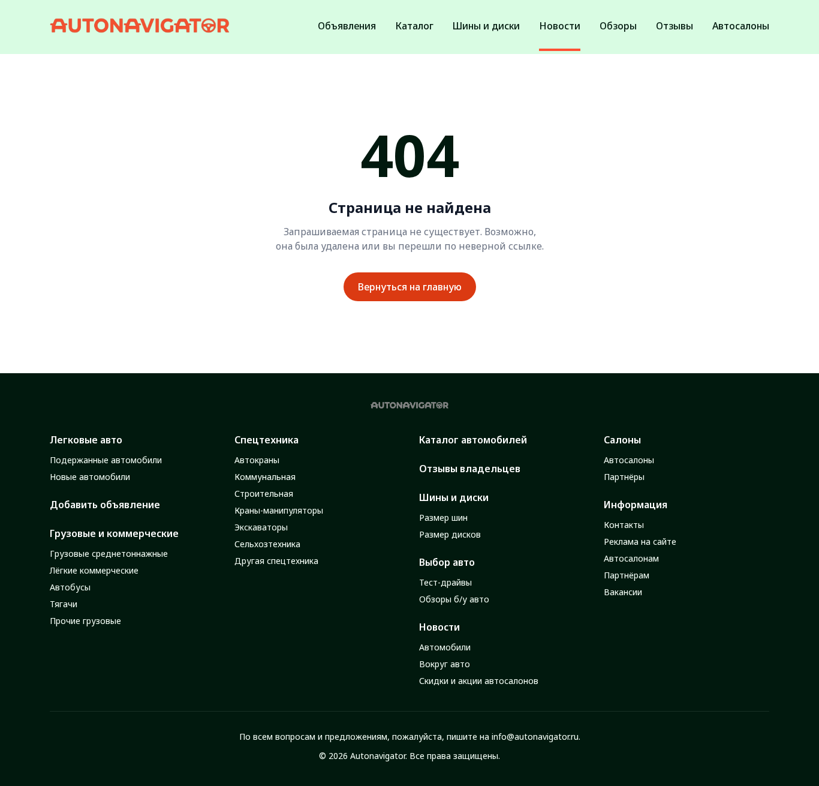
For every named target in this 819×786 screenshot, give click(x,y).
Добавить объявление (105, 504)
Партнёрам (626, 575)
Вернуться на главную (410, 286)
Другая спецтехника (276, 560)
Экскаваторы (261, 527)
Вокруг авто (444, 664)
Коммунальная (265, 476)
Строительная (263, 493)
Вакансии (623, 592)
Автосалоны (629, 460)
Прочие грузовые (85, 620)
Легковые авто (86, 439)
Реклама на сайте (640, 541)
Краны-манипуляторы (278, 510)
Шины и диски (454, 497)
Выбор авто (447, 562)
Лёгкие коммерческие (94, 570)
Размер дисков (450, 534)
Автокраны (256, 460)
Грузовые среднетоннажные (109, 553)
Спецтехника (266, 439)
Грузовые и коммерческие (114, 533)
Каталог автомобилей (473, 439)
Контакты (624, 524)
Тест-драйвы (445, 582)
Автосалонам (631, 558)
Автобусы (70, 587)
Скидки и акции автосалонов (478, 680)
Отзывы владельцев (469, 468)
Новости (439, 627)
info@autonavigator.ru (535, 736)
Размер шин (443, 517)
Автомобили (445, 647)
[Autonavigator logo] (140, 25)
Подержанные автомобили (106, 460)
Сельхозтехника (267, 544)
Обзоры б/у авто (454, 599)
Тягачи (63, 604)
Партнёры (624, 476)
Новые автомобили (90, 476)
